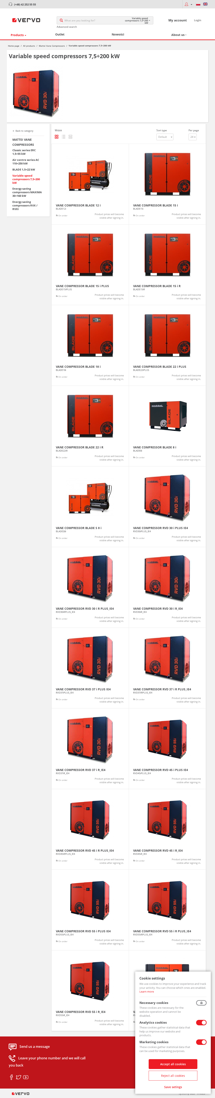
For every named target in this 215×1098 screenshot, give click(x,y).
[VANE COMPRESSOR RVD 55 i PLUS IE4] (90, 910)
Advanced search (67, 27)
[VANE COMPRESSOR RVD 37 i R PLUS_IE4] (167, 668)
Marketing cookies (153, 1042)
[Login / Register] (188, 4)
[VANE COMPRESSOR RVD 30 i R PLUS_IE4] (90, 587)
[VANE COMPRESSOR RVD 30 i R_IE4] (167, 587)
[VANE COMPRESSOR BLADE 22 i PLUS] (167, 345)
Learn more (146, 991)
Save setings (173, 1087)
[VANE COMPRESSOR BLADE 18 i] (90, 345)
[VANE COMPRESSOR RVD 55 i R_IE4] (90, 990)
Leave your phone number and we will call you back (47, 1062)
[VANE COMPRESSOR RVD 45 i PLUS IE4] (167, 748)
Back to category (24, 130)
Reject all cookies (173, 1076)
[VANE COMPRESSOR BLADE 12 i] (90, 184)
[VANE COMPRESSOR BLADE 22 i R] (90, 426)
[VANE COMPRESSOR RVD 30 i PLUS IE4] (167, 506)
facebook (11, 1077)
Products (17, 35)
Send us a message (35, 1046)
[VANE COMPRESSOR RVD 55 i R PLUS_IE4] (167, 910)
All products (29, 45)
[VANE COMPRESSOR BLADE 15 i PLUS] (90, 265)
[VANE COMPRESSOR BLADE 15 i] (167, 184)
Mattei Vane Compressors (52, 45)
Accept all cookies (173, 1064)
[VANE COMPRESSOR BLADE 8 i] (167, 426)
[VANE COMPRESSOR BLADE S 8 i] (90, 506)
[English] (205, 4)
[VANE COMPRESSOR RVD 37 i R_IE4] (90, 748)
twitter (18, 1077)
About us (178, 35)
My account (177, 20)
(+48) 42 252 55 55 (25, 4)
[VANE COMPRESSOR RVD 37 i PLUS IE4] (90, 668)
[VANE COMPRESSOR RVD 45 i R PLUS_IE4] (90, 829)
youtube (25, 1077)
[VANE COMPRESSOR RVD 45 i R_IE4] (167, 829)
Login (197, 20)
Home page (13, 45)
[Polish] (198, 4)
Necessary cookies (153, 1003)
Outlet (59, 34)
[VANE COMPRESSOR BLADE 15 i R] (167, 265)
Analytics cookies (153, 1022)
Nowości (118, 34)
